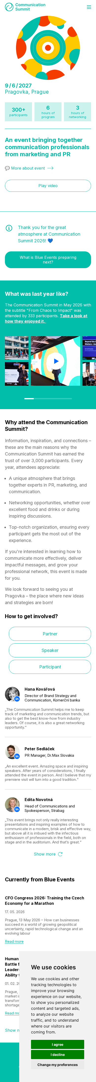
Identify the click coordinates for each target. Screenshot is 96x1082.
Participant (50, 666)
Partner (50, 633)
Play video (48, 185)
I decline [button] (58, 1054)
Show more (45, 854)
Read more (14, 941)
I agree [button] (57, 1044)
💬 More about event (25, 168)
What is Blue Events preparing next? (48, 259)
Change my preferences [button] (57, 1065)
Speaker (50, 650)
